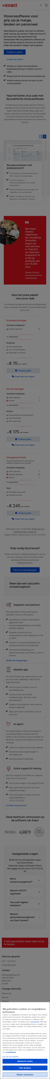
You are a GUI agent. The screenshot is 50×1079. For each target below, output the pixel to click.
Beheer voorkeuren (25, 1075)
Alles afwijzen (25, 1068)
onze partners (34, 1022)
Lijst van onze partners (11, 1057)
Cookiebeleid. (11, 1052)
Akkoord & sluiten (25, 1061)
